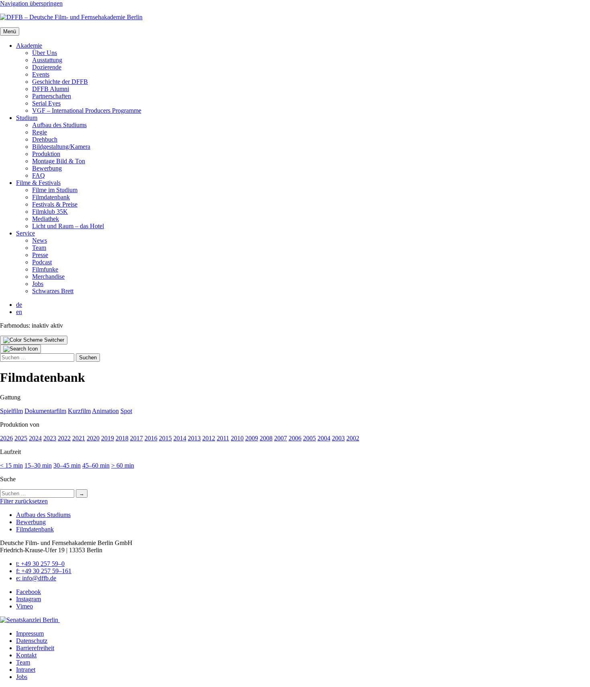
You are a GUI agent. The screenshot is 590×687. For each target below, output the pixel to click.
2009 (251, 438)
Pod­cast (42, 262)
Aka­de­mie (29, 45)
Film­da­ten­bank (51, 197)
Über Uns (44, 52)
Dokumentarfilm (45, 410)
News (39, 240)
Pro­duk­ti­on (46, 153)
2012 (208, 438)
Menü (9, 31)
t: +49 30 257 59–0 (40, 563)
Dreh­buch (44, 139)
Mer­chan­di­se (48, 276)
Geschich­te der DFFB (60, 81)
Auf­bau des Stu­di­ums (59, 125)
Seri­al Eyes (46, 103)
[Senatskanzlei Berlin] (30, 619)
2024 (35, 438)
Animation (105, 410)
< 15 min (11, 465)
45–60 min (96, 465)
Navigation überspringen (31, 3)
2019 (107, 438)
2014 (179, 438)
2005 (309, 438)
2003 (338, 438)
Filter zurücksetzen (24, 501)
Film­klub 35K (50, 211)
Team (39, 247)
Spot (126, 410)
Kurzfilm (79, 410)
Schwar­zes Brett (52, 291)
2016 (150, 438)
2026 (6, 438)
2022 (64, 438)
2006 (295, 438)
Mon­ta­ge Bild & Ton (58, 161)
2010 (237, 438)
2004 (323, 438)
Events (40, 74)
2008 (266, 438)
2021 (78, 438)
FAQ (38, 175)
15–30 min (38, 465)
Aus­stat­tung (47, 60)
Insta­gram (28, 599)
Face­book (28, 591)
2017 (136, 438)
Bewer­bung (47, 168)
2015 (165, 438)
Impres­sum (30, 633)
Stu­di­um (26, 117)
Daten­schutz (31, 640)
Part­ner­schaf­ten (51, 96)
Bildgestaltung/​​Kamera (61, 146)
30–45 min (67, 465)
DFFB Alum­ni (50, 88)
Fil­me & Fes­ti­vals (38, 182)
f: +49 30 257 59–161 (43, 570)
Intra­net (25, 669)
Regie (39, 132)
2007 (280, 438)
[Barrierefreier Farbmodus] (33, 340)
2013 (194, 438)
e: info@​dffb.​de (36, 578)
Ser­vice (25, 233)
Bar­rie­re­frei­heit (35, 647)
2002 (352, 438)
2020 (93, 438)
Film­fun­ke (45, 269)
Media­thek (45, 218)
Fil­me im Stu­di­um (54, 189)
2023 (49, 438)
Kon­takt (26, 655)
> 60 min (122, 465)
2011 (223, 438)
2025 (20, 438)
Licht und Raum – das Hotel (68, 226)
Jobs (37, 283)
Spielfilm (11, 410)
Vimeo (24, 606)
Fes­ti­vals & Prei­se (54, 204)
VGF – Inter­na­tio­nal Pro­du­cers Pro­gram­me (86, 110)
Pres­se (40, 254)
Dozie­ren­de (46, 67)
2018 (122, 438)
